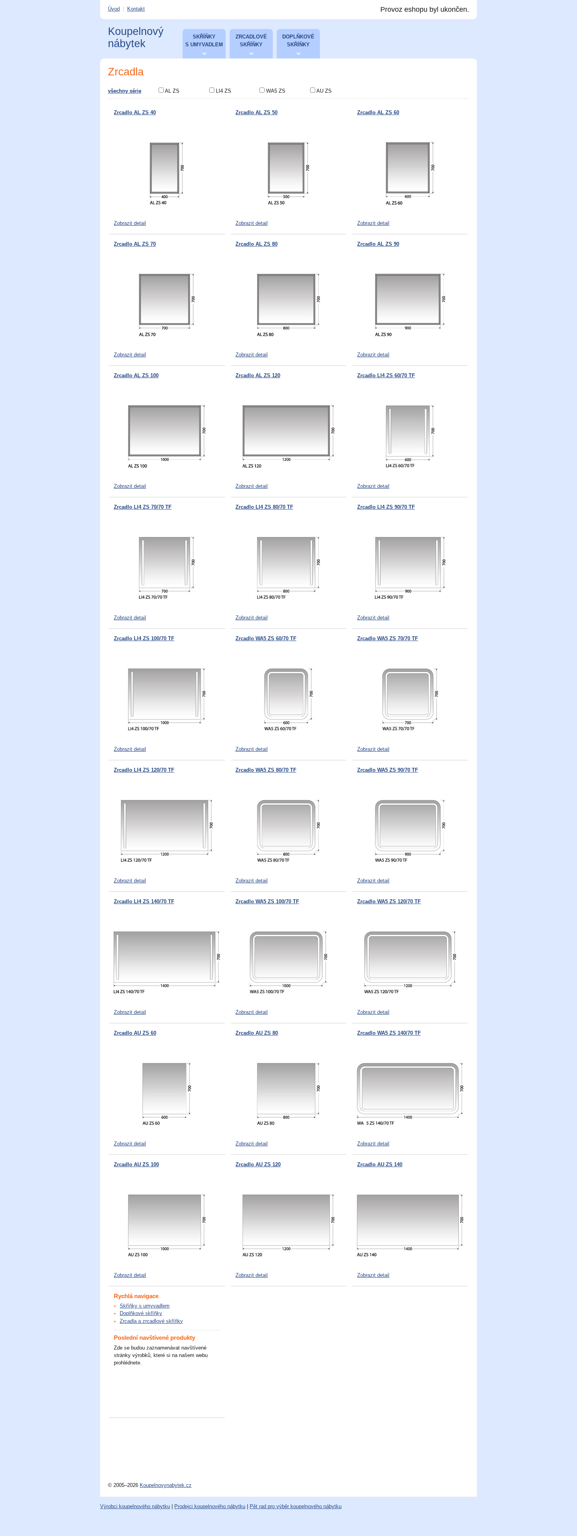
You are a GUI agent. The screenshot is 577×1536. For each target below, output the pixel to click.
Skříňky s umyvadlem (204, 40)
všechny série (124, 91)
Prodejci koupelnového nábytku (209, 1506)
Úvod (114, 9)
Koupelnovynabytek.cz (166, 1485)
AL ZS (171, 91)
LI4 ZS (222, 91)
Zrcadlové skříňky (251, 40)
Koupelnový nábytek (136, 37)
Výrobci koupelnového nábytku (135, 1506)
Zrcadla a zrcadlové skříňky (151, 1321)
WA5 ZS (275, 91)
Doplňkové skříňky (298, 40)
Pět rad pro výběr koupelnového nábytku (295, 1506)
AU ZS (323, 91)
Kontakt (136, 9)
